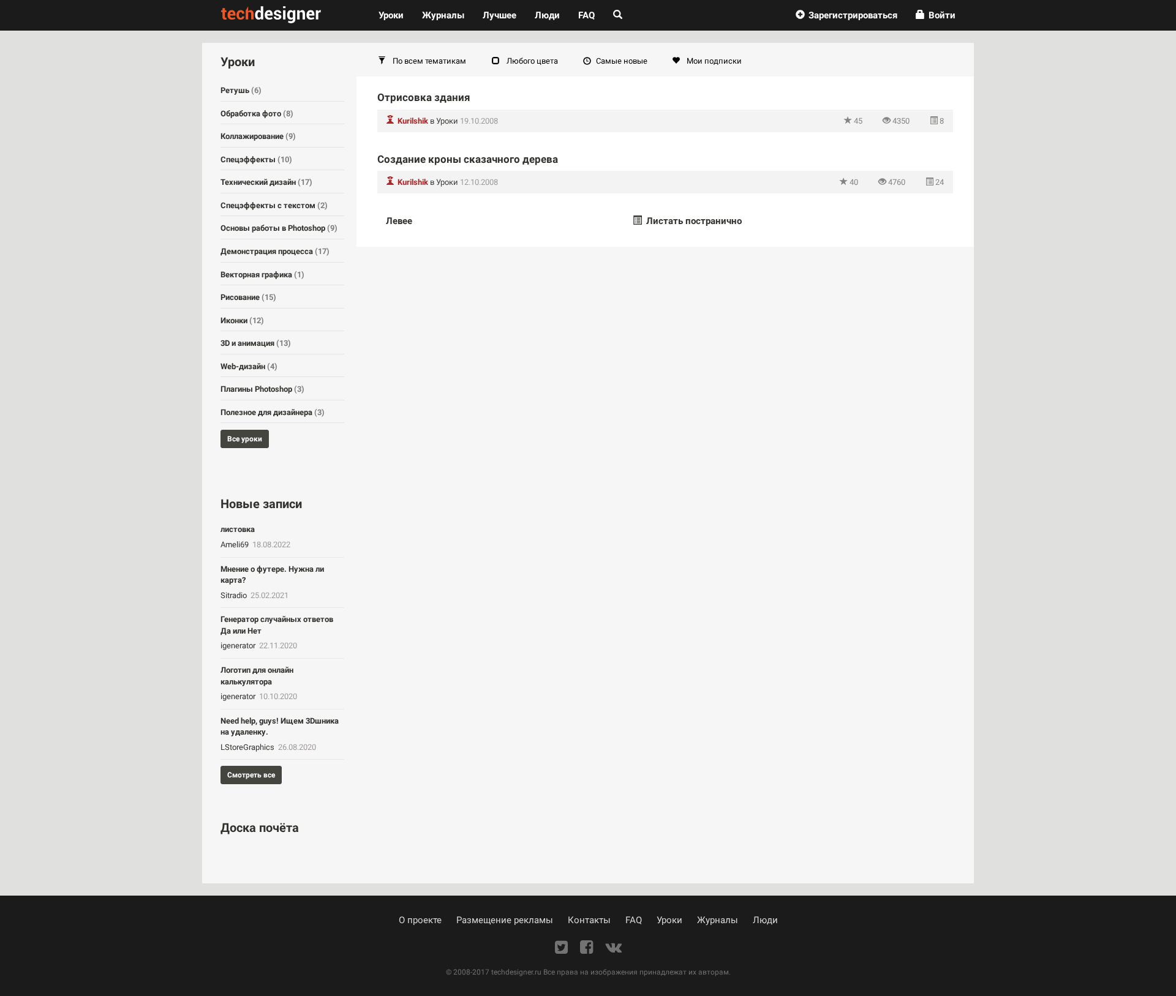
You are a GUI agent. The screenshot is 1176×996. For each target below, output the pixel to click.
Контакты (589, 920)
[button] (846, 15)
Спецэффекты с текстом (274, 205)
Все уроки (244, 439)
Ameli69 (236, 544)
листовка (238, 529)
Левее (399, 221)
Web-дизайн (249, 366)
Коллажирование (258, 136)
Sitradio (235, 595)
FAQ (586, 15)
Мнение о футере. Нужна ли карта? (272, 574)
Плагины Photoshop (262, 389)
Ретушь (241, 90)
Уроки (396, 15)
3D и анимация (256, 343)
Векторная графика (262, 274)
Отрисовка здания (423, 97)
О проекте (420, 920)
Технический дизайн (266, 182)
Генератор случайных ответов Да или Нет (277, 625)
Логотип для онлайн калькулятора (257, 675)
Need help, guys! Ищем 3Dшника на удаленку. (280, 726)
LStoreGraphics (248, 747)
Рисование (248, 297)
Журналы (717, 920)
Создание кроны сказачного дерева (467, 159)
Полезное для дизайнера (273, 412)
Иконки (242, 320)
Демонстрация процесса (275, 251)
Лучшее (499, 15)
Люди (547, 15)
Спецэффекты (256, 159)
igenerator (239, 645)
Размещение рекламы (504, 920)
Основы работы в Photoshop (279, 228)
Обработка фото (257, 113)
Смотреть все (251, 775)
